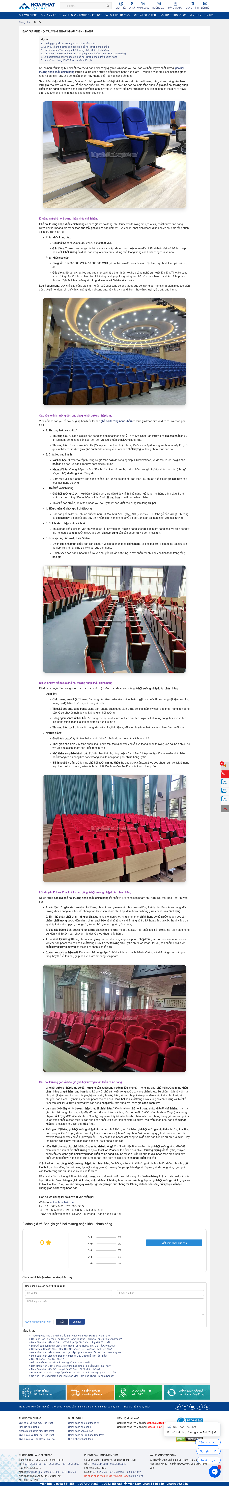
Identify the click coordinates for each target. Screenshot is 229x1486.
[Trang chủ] (38, 6)
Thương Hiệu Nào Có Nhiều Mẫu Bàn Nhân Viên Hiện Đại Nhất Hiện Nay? (70, 1335)
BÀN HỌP (84, 15)
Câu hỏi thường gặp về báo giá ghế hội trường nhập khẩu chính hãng (79, 57)
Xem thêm (196, 15)
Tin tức (209, 15)
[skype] (207, 1407)
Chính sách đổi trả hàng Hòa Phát (86, 1435)
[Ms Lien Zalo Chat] (225, 791)
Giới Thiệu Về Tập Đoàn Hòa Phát (37, 1439)
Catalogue (143, 8)
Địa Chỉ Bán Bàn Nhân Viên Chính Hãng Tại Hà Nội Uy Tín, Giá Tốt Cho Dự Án (73, 1345)
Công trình (192, 8)
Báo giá (128, 1406)
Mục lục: (45, 39)
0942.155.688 (69, 1472)
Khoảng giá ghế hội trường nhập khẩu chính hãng (68, 43)
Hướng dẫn (158, 8)
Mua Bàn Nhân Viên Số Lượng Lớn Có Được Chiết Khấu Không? (65, 1369)
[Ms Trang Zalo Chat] (225, 800)
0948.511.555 (34, 1472)
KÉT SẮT (97, 15)
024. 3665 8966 (52, 1464)
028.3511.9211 (156, 1427)
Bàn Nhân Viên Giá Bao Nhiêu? (48, 1359)
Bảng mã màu (175, 8)
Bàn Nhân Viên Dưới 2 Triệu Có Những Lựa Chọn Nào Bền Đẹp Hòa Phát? (71, 1366)
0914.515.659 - (101, 1472)
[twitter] (178, 1407)
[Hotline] (225, 774)
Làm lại (77, 1321)
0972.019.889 (51, 1472)
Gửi (62, 1321)
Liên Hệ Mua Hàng (29, 1427)
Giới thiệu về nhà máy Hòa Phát (36, 1423)
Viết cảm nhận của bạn (174, 1242)
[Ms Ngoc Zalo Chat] (225, 783)
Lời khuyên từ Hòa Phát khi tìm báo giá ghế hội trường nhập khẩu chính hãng (83, 53)
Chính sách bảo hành (79, 1427)
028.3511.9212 (118, 1464)
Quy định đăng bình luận (38, 1321)
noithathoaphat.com (62, 1202)
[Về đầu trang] (225, 808)
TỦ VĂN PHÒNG (68, 15)
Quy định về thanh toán (80, 1439)
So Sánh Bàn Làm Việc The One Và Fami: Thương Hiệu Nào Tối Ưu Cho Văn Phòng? (77, 1339)
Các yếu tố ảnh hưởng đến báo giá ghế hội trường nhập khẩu (75, 46)
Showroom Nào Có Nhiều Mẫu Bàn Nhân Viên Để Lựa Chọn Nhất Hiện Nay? (71, 1349)
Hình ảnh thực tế (40, 1406)
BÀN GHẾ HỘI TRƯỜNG (117, 15)
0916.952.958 (117, 1472)
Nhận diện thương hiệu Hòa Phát (36, 1431)
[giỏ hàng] (225, 766)
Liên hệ (205, 8)
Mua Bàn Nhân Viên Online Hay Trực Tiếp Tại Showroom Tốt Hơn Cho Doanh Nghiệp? (77, 1352)
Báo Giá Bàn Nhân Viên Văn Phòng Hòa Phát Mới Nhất (60, 1362)
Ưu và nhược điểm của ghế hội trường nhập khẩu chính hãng (75, 50)
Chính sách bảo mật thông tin (83, 1423)
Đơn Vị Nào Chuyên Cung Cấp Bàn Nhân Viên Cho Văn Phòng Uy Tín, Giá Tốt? (73, 1372)
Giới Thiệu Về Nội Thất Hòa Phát (36, 1435)
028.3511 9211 (100, 1464)
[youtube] (192, 1407)
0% (119, 1237)
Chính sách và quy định (107, 1406)
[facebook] (200, 1407)
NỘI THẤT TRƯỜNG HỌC (173, 15)
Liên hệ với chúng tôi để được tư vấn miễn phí (66, 60)
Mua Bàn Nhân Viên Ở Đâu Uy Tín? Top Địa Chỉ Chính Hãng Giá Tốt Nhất (70, 1342)
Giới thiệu (121, 8)
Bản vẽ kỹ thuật (142, 1406)
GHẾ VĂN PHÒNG (28, 15)
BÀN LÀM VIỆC (49, 15)
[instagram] (185, 1407)
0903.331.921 (134, 1472)
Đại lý (132, 8)
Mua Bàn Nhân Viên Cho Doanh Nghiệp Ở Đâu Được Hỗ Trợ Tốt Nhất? (69, 1355)
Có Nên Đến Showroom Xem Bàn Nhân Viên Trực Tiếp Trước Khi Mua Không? (72, 1376)
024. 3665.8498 (155, 1423)
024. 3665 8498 (33, 1464)
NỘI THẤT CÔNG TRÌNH (145, 15)
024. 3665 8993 (71, 1464)
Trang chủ (24, 22)
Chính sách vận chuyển (80, 1431)
